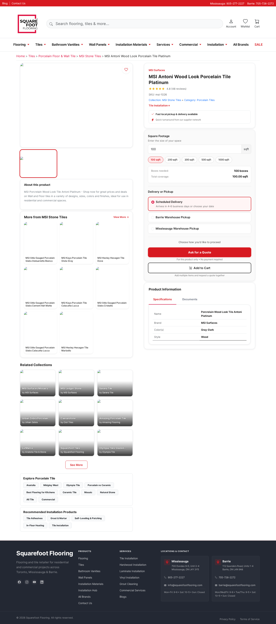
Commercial (188, 44)
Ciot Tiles (68, 422)
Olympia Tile (108, 452)
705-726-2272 (227, 577)
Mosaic (88, 492)
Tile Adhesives (34, 518)
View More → (121, 217)
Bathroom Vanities (65, 44)
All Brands (241, 44)
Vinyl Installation (129, 577)
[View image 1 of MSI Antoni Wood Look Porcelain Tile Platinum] (38, 163)
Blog (5, 3)
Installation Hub (87, 590)
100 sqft (156, 159)
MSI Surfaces (157, 70)
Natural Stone (107, 492)
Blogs (123, 596)
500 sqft (206, 159)
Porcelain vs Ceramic (99, 485)
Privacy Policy (227, 619)
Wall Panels (97, 44)
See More (76, 464)
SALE (259, 44)
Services (163, 44)
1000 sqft (223, 159)
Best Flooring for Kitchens (40, 492)
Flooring (19, 44)
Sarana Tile (107, 392)
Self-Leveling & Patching (88, 518)
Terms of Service (250, 619)
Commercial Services (132, 590)
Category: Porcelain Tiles (199, 100)
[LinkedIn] (42, 582)
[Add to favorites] (126, 69)
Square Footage (159, 136)
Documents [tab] (189, 299)
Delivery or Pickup (160, 191)
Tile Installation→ (159, 105)
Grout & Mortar (59, 518)
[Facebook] (19, 582)
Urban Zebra (31, 422)
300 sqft (189, 159)
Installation (215, 44)
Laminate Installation (132, 571)
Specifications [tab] (162, 299)
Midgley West (50, 485)
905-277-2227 (176, 577)
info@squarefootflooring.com (185, 585)
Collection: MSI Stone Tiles (165, 100)
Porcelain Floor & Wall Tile (56, 56)
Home (20, 56)
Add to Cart (201, 268)
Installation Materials (131, 44)
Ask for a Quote (199, 252)
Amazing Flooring (111, 422)
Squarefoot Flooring (74, 452)
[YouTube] (34, 582)
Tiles (38, 44)
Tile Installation (60, 525)
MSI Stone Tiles (90, 56)
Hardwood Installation (133, 564)
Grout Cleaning (129, 583)
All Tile (30, 499)
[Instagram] (27, 582)
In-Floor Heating (35, 525)
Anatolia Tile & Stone (35, 452)
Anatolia (30, 485)
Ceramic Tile (69, 492)
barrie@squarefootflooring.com (237, 585)
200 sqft (172, 159)
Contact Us (18, 3)
